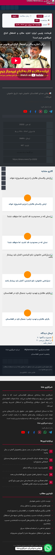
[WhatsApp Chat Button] (48, 548)
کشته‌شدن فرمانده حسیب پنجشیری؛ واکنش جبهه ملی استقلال (27, 515)
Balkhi (22, 138)
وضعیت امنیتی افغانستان (40, 354)
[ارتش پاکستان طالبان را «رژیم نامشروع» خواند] (27, 194)
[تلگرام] (51, 111)
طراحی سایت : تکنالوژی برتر (27, 372)
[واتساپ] (45, 432)
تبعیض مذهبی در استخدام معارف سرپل (35, 528)
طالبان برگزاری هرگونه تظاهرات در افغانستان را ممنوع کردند (28, 510)
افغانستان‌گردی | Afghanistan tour (37, 350)
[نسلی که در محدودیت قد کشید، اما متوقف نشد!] (27, 233)
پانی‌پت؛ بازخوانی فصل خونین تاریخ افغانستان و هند (29, 474)
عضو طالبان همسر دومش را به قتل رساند (35, 506)
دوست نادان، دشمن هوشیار (39, 501)
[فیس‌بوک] (35, 111)
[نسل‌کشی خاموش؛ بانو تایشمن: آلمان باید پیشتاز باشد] (27, 271)
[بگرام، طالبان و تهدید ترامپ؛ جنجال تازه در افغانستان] (27, 309)
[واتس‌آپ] (46, 111)
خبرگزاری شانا (22, 367)
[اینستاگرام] (40, 111)
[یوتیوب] (25, 111)
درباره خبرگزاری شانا (13, 350)
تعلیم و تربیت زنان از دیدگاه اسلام (35, 467)
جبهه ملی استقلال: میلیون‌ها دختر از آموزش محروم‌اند (30, 533)
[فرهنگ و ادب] (30, 111)
